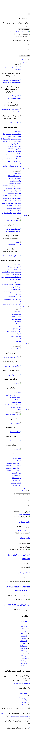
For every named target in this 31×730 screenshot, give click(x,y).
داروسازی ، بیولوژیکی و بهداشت (12, 166)
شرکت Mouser (16, 478)
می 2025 (24, 631)
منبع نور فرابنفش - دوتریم (13, 331)
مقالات (25, 700)
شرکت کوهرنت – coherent (13, 470)
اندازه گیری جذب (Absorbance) (12, 304)
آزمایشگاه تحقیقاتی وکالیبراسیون (11, 404)
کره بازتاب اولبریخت (15, 329)
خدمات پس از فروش (15, 397)
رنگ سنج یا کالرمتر (15, 181)
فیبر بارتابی (18, 338)
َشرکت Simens (17, 485)
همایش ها (24, 702)
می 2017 (24, 658)
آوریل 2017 (24, 660)
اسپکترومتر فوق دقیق (15, 183)
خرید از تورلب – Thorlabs (14, 463)
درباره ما (24, 490)
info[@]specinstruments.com (22, 683)
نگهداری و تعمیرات (15, 402)
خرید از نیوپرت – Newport (13, 465)
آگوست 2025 (23, 623)
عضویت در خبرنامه (24, 29)
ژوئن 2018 (24, 651)
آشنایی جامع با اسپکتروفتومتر (13, 269)
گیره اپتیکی (18, 321)
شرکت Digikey (16, 475)
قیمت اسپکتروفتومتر (15, 289)
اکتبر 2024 (24, 636)
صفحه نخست (23, 59)
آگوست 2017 (23, 655)
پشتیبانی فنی (17, 399)
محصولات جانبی (22, 306)
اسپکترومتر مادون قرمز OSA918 (12, 195)
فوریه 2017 (24, 665)
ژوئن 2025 (24, 628)
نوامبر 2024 (24, 633)
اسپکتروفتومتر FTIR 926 (14, 208)
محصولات (24, 168)
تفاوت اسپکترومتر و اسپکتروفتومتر (11, 284)
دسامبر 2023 (23, 646)
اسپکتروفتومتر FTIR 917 (14, 205)
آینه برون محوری (16, 316)
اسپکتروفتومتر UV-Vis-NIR (13, 188)
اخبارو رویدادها (23, 697)
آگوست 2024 (23, 641)
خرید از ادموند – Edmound (13, 468)
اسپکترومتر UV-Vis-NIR (14, 178)
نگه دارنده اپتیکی (16, 319)
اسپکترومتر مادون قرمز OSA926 (12, 198)
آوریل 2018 (24, 653)
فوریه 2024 (24, 643)
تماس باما (24, 488)
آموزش (25, 215)
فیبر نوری (18, 341)
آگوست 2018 (23, 648)
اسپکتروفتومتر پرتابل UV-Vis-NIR (11, 190)
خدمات (25, 343)
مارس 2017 (24, 663)
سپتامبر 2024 (23, 638)
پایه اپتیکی (18, 324)
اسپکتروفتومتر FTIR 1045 (14, 210)
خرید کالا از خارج (22, 409)
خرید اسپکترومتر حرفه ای (14, 287)
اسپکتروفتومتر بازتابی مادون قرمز (11, 213)
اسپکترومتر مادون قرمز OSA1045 (11, 200)
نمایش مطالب (17, 131)
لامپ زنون (18, 333)
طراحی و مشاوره (16, 407)
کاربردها (25, 62)
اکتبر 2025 (24, 621)
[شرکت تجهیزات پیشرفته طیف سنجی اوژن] (17, 31)
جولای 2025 (24, 626)
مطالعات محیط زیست (14, 136)
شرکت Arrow (17, 480)
